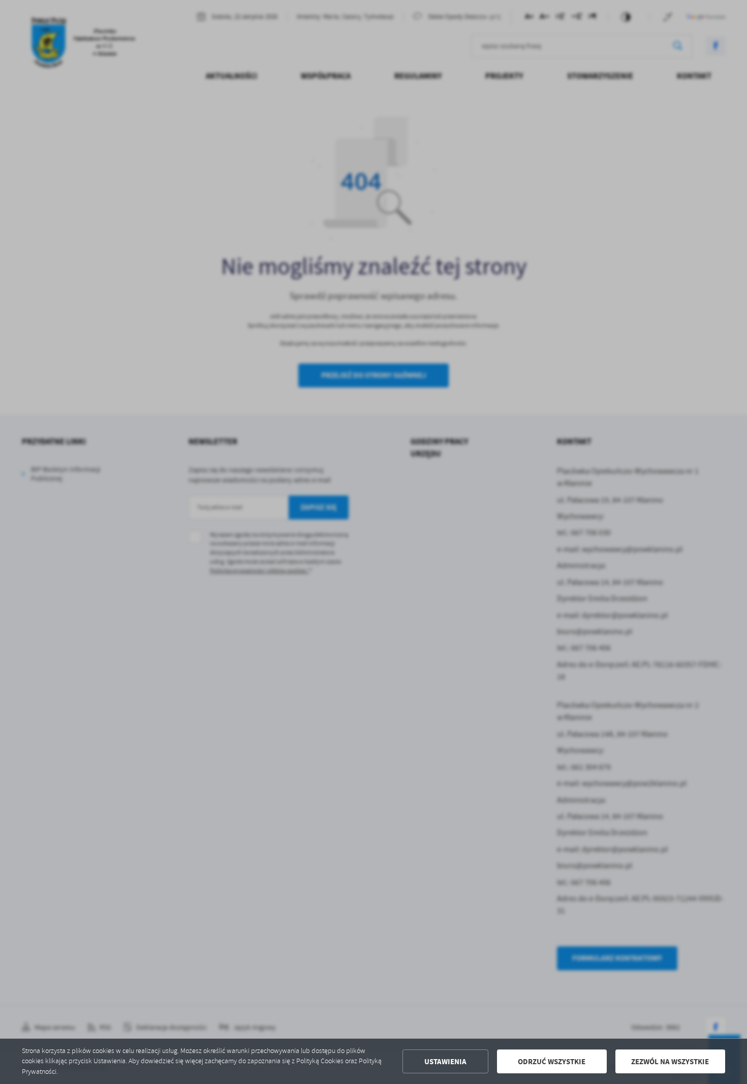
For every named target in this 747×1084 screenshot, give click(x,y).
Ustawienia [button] (445, 1062)
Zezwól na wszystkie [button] (670, 1062)
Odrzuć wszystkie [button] (551, 1062)
